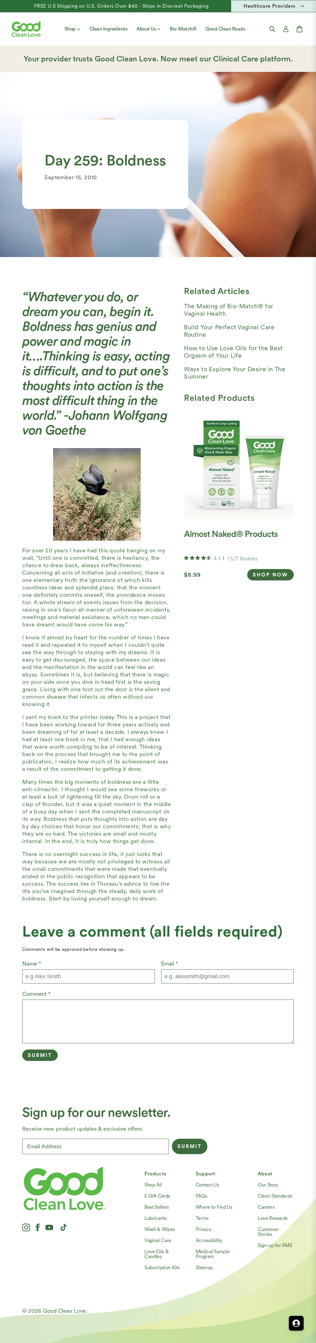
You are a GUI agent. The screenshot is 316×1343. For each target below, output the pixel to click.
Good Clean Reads (225, 29)
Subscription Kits (162, 1267)
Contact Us (207, 1185)
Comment (36, 994)
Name (31, 963)
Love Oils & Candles (156, 1254)
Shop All (153, 1185)
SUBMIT (189, 1146)
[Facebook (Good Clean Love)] (37, 1227)
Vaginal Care (157, 1240)
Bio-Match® (183, 29)
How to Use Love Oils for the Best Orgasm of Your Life (233, 351)
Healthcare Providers (269, 6)
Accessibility (209, 1240)
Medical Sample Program (213, 1254)
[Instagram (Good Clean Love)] (26, 1227)
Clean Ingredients (108, 29)
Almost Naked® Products (231, 534)
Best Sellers (156, 1207)
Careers (266, 1207)
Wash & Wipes (159, 1229)
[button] (272, 29)
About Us (146, 29)
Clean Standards (275, 1196)
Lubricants (155, 1218)
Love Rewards (273, 1218)
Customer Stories (268, 1231)
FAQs (201, 1196)
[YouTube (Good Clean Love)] (49, 1227)
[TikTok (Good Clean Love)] (63, 1227)
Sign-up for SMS (275, 1245)
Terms (202, 1218)
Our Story (268, 1185)
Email (169, 963)
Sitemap (204, 1267)
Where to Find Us (214, 1207)
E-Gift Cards (157, 1196)
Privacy (203, 1229)
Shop (70, 29)
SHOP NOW (270, 575)
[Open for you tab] (296, 1323)
